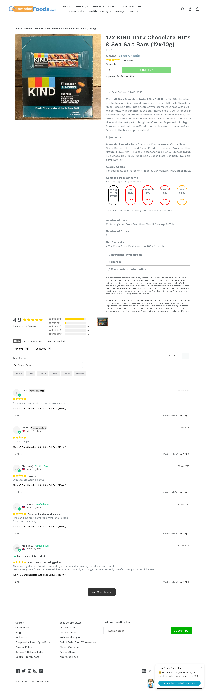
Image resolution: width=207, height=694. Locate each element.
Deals (68, 6)
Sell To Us (21, 637)
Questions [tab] (40, 348)
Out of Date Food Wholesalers (78, 642)
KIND (109, 50)
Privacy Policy (23, 647)
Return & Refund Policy (29, 651)
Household (77, 11)
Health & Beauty (100, 11)
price (54, 373)
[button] (182, 415)
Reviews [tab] (19, 348)
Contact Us (22, 627)
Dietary (121, 11)
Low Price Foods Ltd (39, 681)
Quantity (111, 64)
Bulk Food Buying (70, 637)
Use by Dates (68, 632)
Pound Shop (67, 651)
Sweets (114, 6)
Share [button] (19, 415)
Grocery (83, 6)
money (80, 373)
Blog (18, 632)
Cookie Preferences (27, 656)
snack (66, 373)
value (19, 373)
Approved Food (69, 656)
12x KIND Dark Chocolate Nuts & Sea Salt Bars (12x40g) (39, 408)
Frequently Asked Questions (32, 642)
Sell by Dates (68, 627)
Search (19, 622)
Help (135, 11)
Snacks (99, 6)
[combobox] (184, 9)
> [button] (102, 592)
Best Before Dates (71, 622)
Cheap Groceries (70, 647)
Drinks (129, 6)
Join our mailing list (117, 622)
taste (42, 373)
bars (30, 373)
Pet (142, 6)
